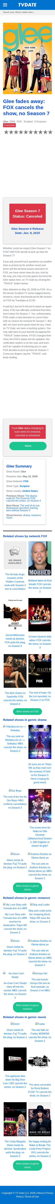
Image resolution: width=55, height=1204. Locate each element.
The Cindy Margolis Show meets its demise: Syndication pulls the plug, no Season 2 (15, 1148)
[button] (5, 5)
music (9, 517)
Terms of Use (32, 1196)
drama (26, 515)
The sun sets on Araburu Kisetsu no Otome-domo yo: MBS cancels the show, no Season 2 (40, 871)
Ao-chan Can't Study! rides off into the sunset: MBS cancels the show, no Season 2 (15, 990)
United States (30, 491)
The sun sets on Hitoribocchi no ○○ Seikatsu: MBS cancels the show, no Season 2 (15, 743)
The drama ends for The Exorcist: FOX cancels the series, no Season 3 (23, 498)
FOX (25, 481)
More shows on (27, 711)
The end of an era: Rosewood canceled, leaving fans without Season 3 (23, 508)
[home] (27, 5)
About (40, 1193)
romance (36, 515)
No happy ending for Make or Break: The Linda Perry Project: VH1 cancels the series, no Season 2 (40, 1148)
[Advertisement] (27, 167)
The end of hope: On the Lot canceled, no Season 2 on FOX (40, 696)
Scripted (24, 486)
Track (28, 446)
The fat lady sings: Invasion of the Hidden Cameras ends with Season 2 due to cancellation (15, 581)
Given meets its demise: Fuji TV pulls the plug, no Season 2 (15, 864)
